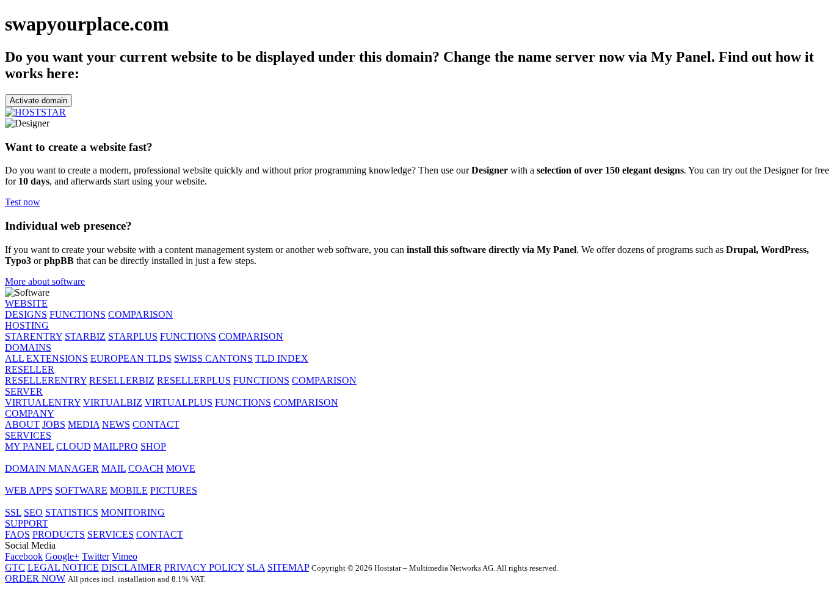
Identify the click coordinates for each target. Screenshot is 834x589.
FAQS (17, 534)
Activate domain (38, 100)
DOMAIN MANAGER (52, 468)
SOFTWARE (81, 490)
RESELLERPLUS (194, 380)
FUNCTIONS (77, 314)
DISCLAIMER (131, 567)
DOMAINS (28, 347)
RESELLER (29, 369)
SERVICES (28, 435)
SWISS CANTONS (213, 358)
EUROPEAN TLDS (131, 358)
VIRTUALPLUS (178, 402)
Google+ (62, 556)
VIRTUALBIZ (112, 402)
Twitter (95, 556)
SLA (256, 567)
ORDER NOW (35, 578)
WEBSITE (26, 303)
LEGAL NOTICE (63, 567)
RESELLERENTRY (46, 380)
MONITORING (133, 512)
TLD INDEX (281, 358)
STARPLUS (133, 336)
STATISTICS (71, 512)
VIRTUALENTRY (43, 402)
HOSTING (27, 325)
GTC (15, 567)
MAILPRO (115, 446)
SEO (33, 512)
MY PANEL (29, 446)
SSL (13, 512)
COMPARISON (140, 314)
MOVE (180, 468)
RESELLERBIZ (121, 380)
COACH (146, 468)
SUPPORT (26, 523)
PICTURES (173, 490)
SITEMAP (288, 567)
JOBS (53, 424)
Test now (22, 202)
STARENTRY (33, 336)
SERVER (24, 391)
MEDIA (84, 424)
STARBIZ (85, 336)
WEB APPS (29, 490)
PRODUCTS (58, 534)
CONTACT (155, 424)
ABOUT (22, 424)
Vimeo (124, 556)
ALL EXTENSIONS (46, 358)
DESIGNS (26, 314)
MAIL (113, 468)
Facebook (24, 556)
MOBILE (129, 490)
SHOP (153, 446)
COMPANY (29, 413)
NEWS (116, 424)
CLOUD (73, 446)
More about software (45, 281)
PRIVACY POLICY (204, 567)
